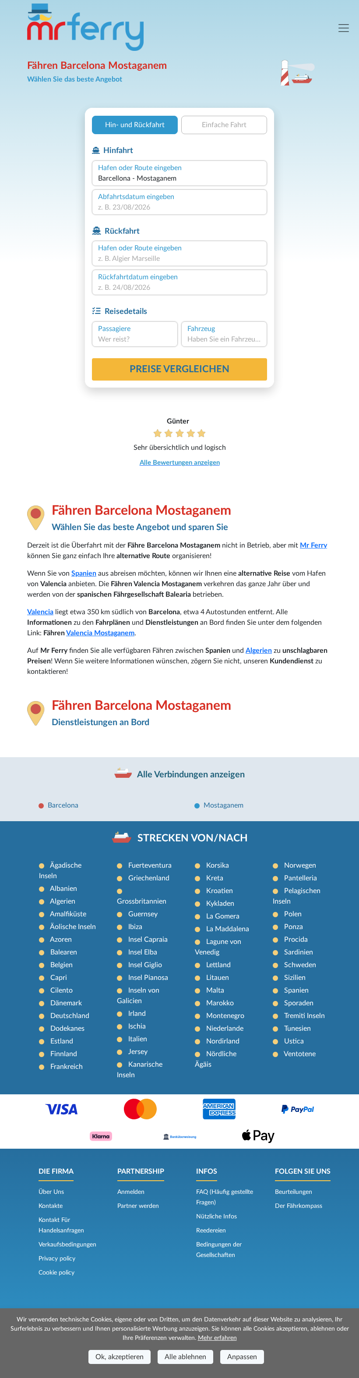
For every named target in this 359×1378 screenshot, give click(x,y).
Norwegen (300, 865)
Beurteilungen (293, 1192)
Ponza (293, 926)
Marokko (220, 1003)
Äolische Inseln (73, 926)
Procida (296, 939)
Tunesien (297, 1028)
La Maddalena (227, 929)
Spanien (83, 573)
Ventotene (300, 1054)
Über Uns (51, 1192)
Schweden (300, 965)
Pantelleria (300, 878)
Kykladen (220, 903)
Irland (137, 1013)
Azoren (61, 939)
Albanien (63, 888)
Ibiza (135, 926)
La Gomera (222, 916)
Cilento (61, 990)
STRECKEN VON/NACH (192, 838)
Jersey (138, 1051)
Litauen (217, 977)
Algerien (259, 650)
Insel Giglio (145, 965)
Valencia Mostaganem (100, 633)
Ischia (137, 1026)
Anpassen (242, 1356)
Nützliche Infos (216, 1217)
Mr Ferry (313, 545)
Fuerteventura (150, 865)
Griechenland (148, 878)
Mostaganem (223, 805)
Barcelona (63, 805)
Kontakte (51, 1206)
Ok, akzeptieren (119, 1356)
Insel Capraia (148, 939)
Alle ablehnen (185, 1356)
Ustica (294, 1041)
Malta (215, 990)
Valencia (40, 612)
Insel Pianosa (148, 977)
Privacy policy (57, 1259)
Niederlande (224, 1028)
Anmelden (130, 1192)
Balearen (63, 952)
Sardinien (298, 952)
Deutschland (69, 1015)
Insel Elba (142, 952)
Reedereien (211, 1231)
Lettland (218, 965)
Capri (58, 977)
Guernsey (143, 914)
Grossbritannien (141, 901)
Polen (293, 914)
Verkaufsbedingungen (67, 1245)
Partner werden (138, 1206)
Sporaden (298, 1003)
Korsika (217, 865)
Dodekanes (67, 1028)
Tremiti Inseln (304, 1015)
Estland (61, 1041)
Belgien (61, 965)
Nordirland (222, 1041)
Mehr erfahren (217, 1338)
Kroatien (219, 890)
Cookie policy (56, 1273)
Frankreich (66, 1066)
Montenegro (225, 1015)
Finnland (63, 1054)
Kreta (214, 878)
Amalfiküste (68, 914)
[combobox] (179, 178)
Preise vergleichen (179, 369)
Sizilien (295, 977)
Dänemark (66, 1003)
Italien (137, 1039)
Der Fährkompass (298, 1206)
